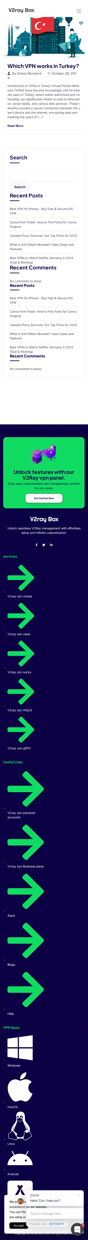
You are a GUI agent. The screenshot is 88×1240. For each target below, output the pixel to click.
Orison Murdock (29, 73)
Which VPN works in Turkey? (43, 65)
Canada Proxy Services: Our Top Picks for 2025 (43, 235)
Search (18, 157)
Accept (19, 1225)
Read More (15, 126)
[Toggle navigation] (78, 8)
